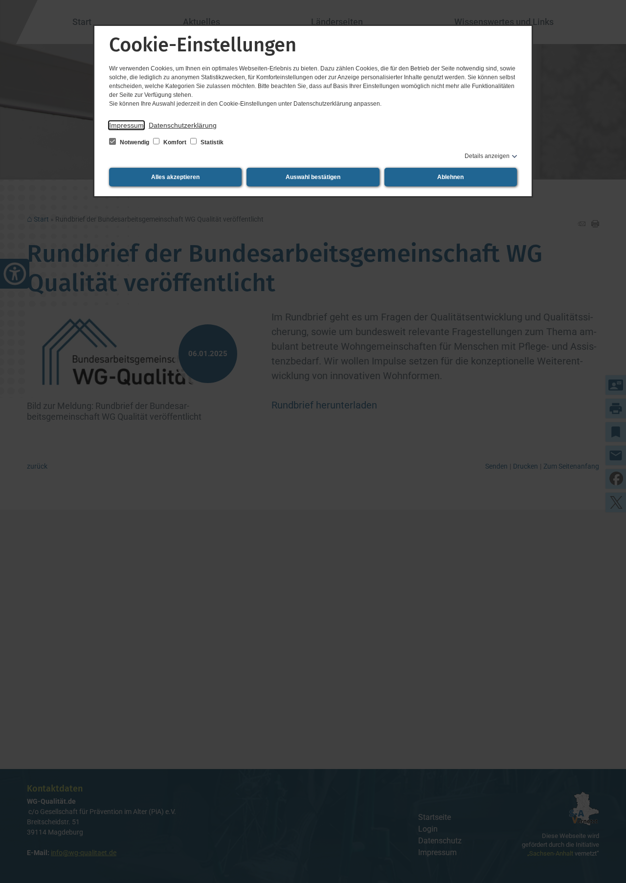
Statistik (211, 142)
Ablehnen (450, 177)
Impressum (126, 125)
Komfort (175, 142)
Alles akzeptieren (175, 177)
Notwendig (134, 142)
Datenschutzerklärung (183, 125)
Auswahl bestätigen (313, 177)
